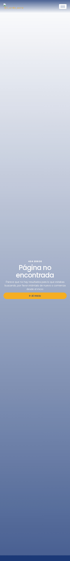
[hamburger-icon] (63, 6)
